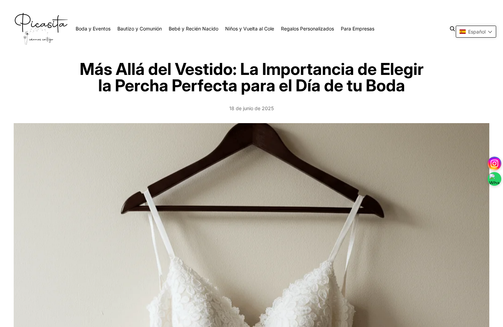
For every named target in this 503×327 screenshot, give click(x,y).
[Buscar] (452, 28)
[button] (476, 31)
